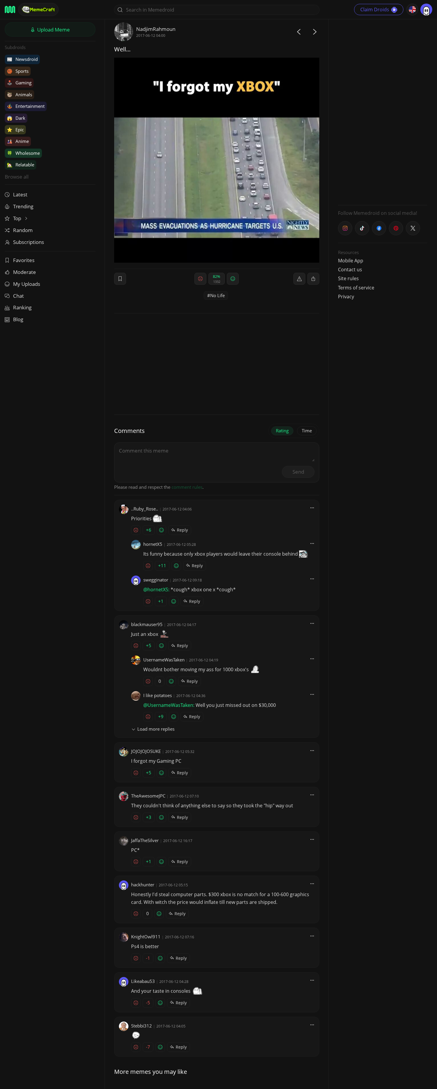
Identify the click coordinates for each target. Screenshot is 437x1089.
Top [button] (17, 218)
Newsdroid (22, 59)
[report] (299, 279)
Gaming (19, 83)
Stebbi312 (141, 1026)
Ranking (22, 307)
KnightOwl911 (146, 937)
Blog (18, 319)
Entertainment (26, 106)
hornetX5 (153, 544)
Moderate (24, 272)
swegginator (155, 580)
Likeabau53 (143, 981)
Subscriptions (28, 242)
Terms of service (356, 287)
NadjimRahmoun (155, 29)
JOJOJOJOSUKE (146, 751)
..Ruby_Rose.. (144, 509)
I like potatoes (157, 695)
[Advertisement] (382, 111)
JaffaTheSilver (145, 840)
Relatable (20, 165)
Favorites (23, 260)
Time (307, 431)
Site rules (348, 278)
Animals (19, 94)
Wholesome (23, 153)
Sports (18, 71)
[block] (313, 279)
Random (23, 230)
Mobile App (350, 260)
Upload (53, 29)
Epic (15, 130)
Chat (18, 295)
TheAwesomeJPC (148, 796)
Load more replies (156, 729)
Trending (23, 206)
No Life (217, 295)
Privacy (346, 296)
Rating (282, 431)
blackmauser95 (147, 624)
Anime (18, 141)
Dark (16, 118)
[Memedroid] (10, 9)
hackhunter (142, 885)
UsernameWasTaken (164, 660)
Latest (20, 194)
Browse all (17, 176)
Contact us (350, 269)
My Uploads (26, 283)
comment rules (187, 487)
